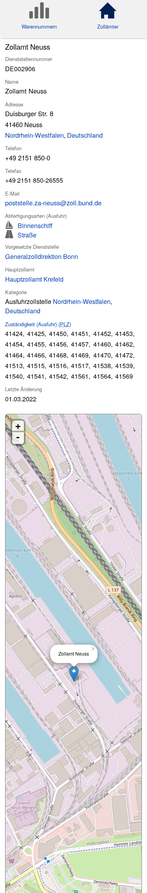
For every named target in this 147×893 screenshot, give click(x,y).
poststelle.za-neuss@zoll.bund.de (53, 202)
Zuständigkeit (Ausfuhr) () (38, 324)
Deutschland (85, 135)
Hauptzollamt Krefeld (34, 279)
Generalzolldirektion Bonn (41, 256)
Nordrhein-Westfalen (34, 135)
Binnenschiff (35, 225)
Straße (27, 234)
